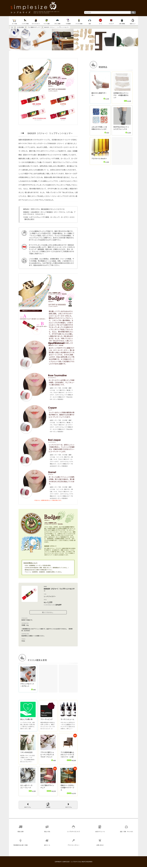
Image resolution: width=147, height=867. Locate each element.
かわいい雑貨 (57, 23)
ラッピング (111, 23)
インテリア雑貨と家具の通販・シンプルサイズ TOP (73, 8)
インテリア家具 (25, 23)
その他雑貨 (68, 23)
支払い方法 (47, 831)
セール (100, 23)
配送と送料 (21, 831)
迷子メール (47, 845)
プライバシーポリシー (73, 845)
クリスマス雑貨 (79, 23)
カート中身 (14, 23)
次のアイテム (68, 807)
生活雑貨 (48, 807)
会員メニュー (133, 23)
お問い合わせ (100, 845)
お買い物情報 (122, 23)
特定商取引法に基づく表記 (20, 845)
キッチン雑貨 (47, 23)
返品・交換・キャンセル (126, 831)
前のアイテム (27, 807)
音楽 (90, 23)
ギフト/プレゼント (36, 23)
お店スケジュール (100, 831)
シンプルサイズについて (73, 831)
